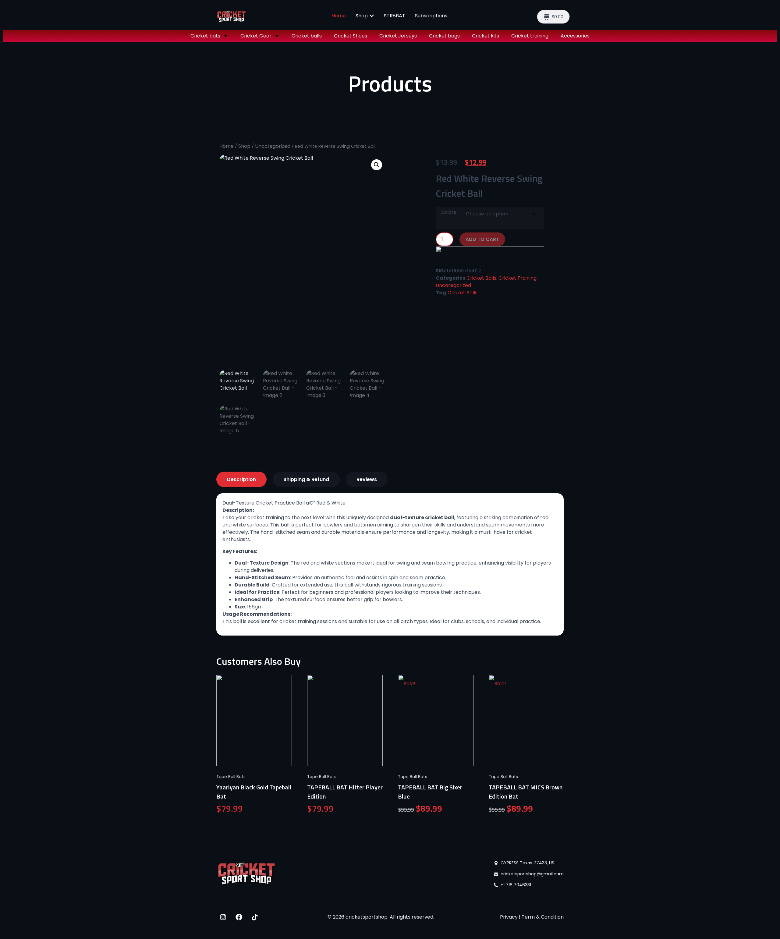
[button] (376, 164)
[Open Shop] (371, 15)
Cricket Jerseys (398, 35)
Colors (448, 212)
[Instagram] (223, 917)
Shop (244, 146)
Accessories (575, 35)
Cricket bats (205, 35)
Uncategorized (272, 146)
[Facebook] (239, 917)
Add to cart (482, 239)
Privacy (509, 916)
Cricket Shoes (350, 35)
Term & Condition (543, 916)
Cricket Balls (481, 278)
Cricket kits (485, 35)
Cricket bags (444, 35)
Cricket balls (307, 35)
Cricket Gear (255, 35)
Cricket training (529, 35)
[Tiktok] (254, 917)
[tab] (241, 479)
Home (226, 146)
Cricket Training (517, 278)
